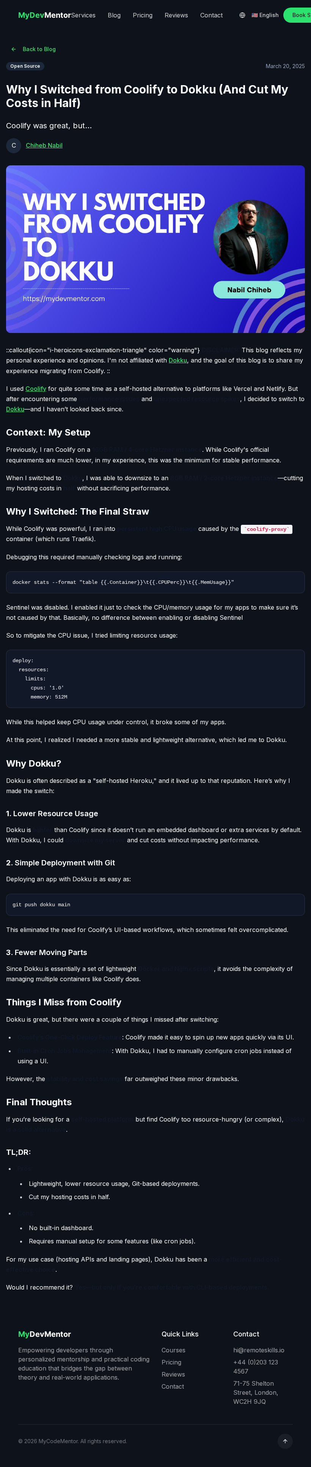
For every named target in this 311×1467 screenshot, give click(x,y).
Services (83, 15)
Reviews (176, 15)
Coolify (35, 388)
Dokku (178, 360)
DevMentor (44, 1334)
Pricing (142, 15)
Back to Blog (39, 49)
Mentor (44, 15)
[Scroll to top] (285, 1441)
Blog (114, 15)
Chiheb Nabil (44, 145)
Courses (173, 1350)
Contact (211, 15)
